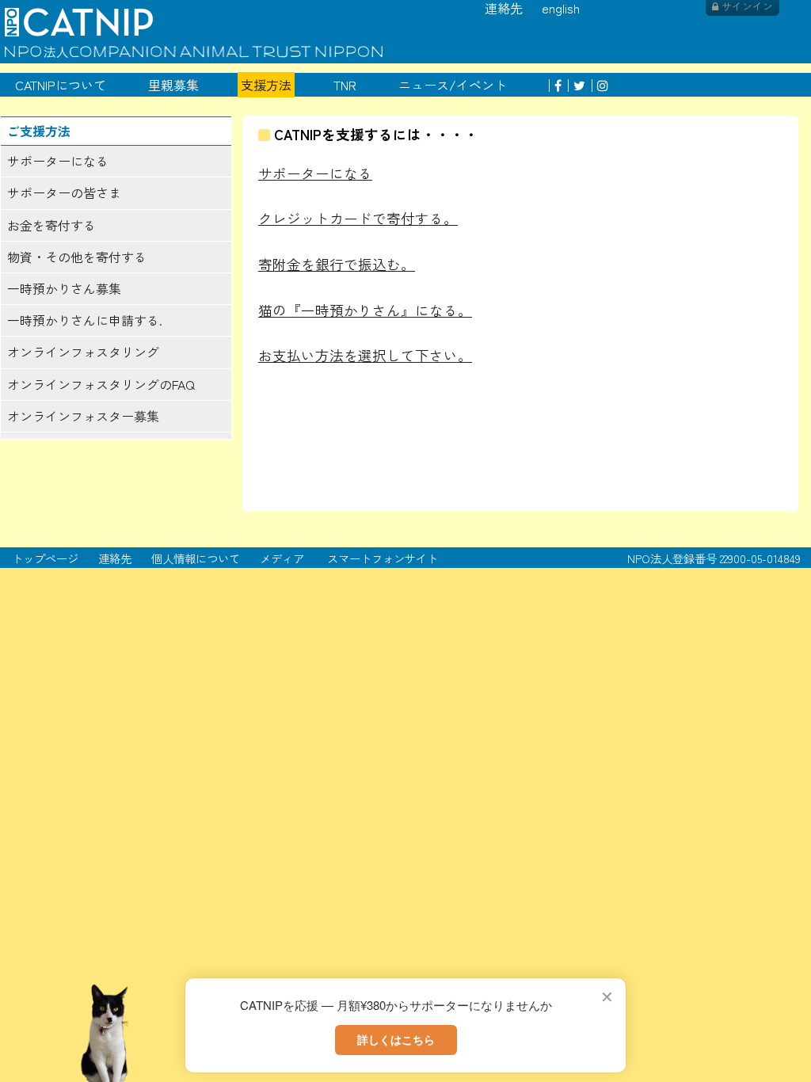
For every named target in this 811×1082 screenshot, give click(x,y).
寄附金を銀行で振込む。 (336, 264)
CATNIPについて (60, 84)
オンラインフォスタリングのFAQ (101, 384)
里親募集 (173, 84)
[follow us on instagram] (599, 84)
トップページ (45, 558)
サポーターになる (58, 160)
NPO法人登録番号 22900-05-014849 (714, 558)
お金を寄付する (51, 224)
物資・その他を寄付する (77, 256)
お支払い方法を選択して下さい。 (365, 355)
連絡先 (114, 558)
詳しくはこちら (396, 1039)
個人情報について (195, 558)
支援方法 (266, 84)
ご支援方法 (38, 130)
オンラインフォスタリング (83, 351)
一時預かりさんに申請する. (84, 320)
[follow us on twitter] (576, 84)
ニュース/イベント (452, 84)
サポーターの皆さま (64, 192)
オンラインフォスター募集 (83, 415)
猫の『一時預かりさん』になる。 (365, 310)
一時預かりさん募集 (64, 288)
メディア (282, 558)
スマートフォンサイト (382, 558)
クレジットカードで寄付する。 (358, 218)
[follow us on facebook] (555, 84)
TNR (344, 84)
